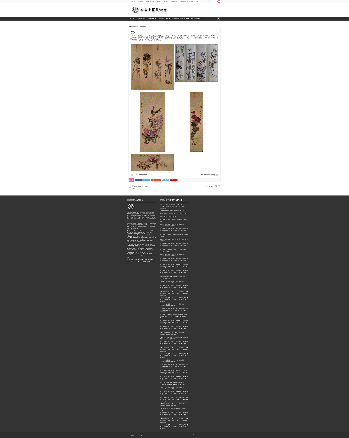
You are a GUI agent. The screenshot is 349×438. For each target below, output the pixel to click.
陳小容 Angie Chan (140, 174)
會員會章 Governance (162, 1)
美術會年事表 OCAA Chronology (178, 1)
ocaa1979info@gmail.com (141, 255)
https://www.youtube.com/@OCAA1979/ (138, 262)
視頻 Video (132, 1)
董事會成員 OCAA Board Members (146, 1)
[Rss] (208, 2)
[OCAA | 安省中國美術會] (151, 9)
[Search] (219, 1)
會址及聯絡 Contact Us (193, 1)
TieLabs (218, 435)
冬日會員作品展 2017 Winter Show (140, 187)
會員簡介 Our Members (140, 26)
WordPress (205, 435)
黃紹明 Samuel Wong (208, 174)
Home (131, 26)
